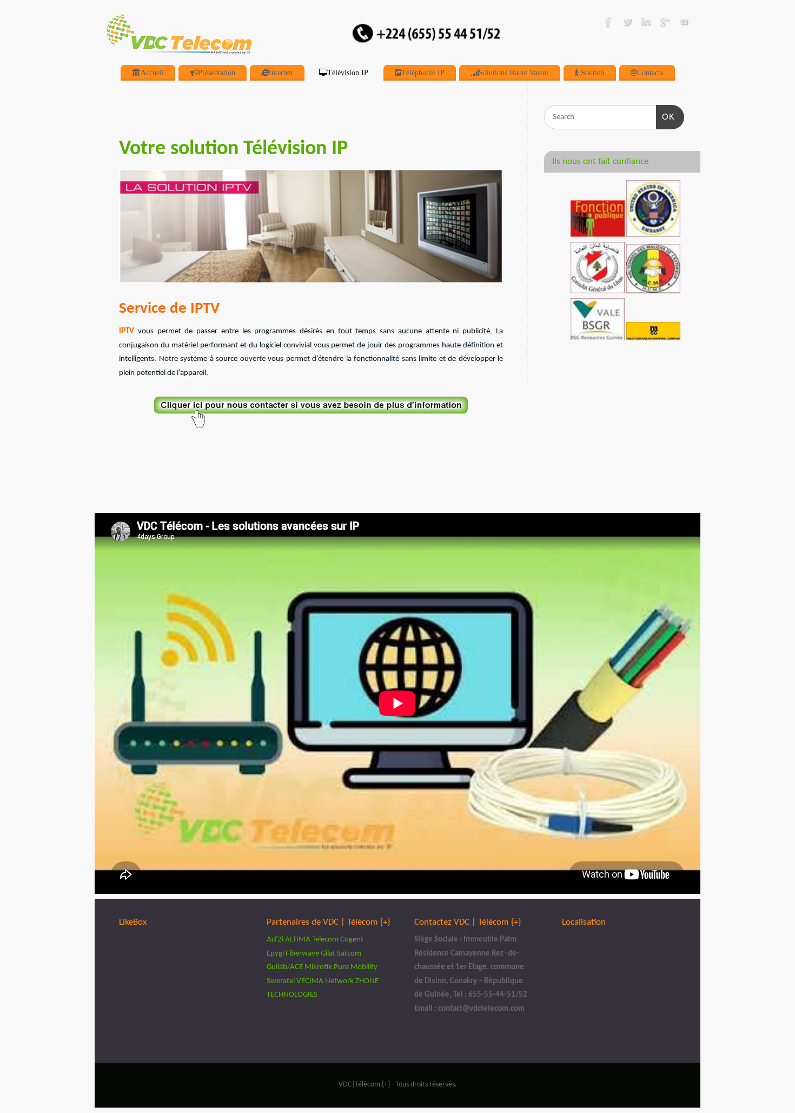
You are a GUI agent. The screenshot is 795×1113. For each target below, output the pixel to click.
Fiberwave (302, 954)
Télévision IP (347, 72)
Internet (281, 72)
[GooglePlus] (665, 24)
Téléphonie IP (423, 72)
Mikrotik (318, 967)
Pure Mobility (355, 967)
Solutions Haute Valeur (514, 72)
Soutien (592, 72)
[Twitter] (627, 24)
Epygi (275, 954)
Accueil (152, 72)
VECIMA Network (325, 981)
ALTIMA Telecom (312, 940)
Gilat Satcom (341, 954)
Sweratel (281, 981)
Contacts (650, 72)
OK (665, 116)
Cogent (351, 940)
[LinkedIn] (646, 24)
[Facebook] (608, 24)
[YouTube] (684, 24)
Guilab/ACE (285, 967)
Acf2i (276, 940)
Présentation (216, 72)
